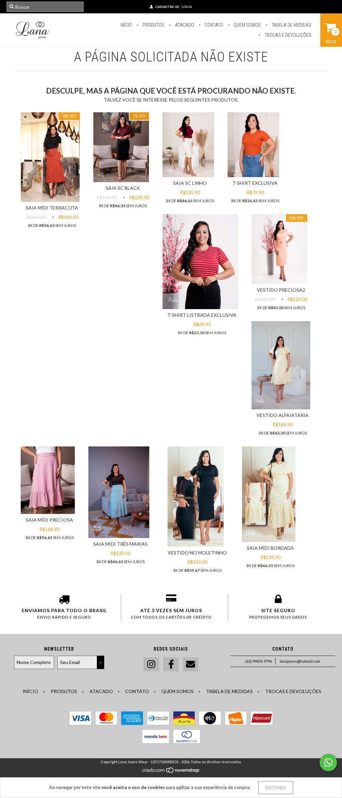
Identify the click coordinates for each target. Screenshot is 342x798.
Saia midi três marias (120, 544)
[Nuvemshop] (171, 772)
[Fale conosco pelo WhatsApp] (328, 762)
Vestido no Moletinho (197, 552)
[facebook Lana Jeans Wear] (171, 664)
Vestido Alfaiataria (282, 415)
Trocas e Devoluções (287, 35)
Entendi (276, 787)
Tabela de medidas (291, 25)
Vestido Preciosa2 (281, 290)
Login (187, 7)
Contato (213, 25)
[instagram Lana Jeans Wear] (151, 664)
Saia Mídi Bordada (270, 548)
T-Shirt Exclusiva (255, 183)
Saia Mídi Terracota (52, 208)
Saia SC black (123, 188)
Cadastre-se (167, 7)
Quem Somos (247, 25)
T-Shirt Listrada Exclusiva (201, 315)
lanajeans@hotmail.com (300, 661)
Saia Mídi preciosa (49, 520)
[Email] (190, 664)
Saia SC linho (190, 183)
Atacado (184, 25)
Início (126, 25)
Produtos (153, 25)
